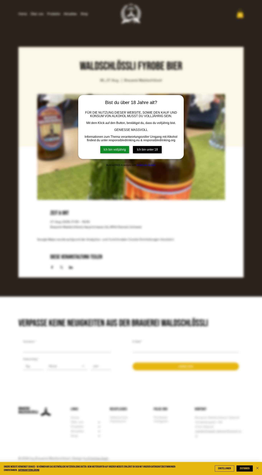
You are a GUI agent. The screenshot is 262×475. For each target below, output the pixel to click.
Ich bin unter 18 (147, 149)
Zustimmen (245, 468)
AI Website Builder (146, 165)
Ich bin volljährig (115, 149)
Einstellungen (224, 468)
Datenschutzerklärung (28, 470)
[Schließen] (257, 468)
